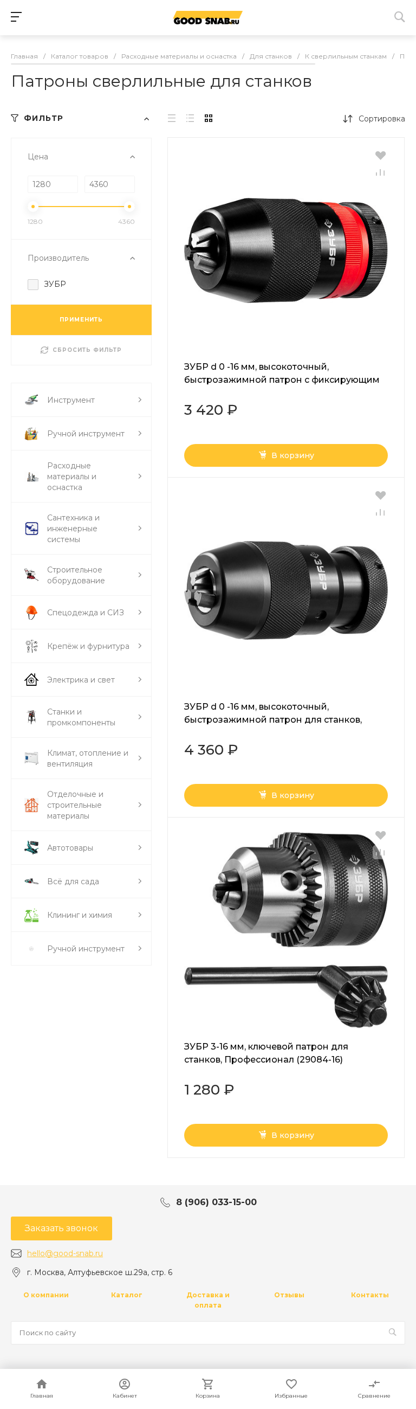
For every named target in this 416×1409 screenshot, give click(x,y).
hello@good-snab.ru (65, 1253)
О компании (46, 1295)
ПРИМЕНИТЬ (81, 319)
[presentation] (177, 251)
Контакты (370, 1295)
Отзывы (289, 1295)
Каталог (126, 1295)
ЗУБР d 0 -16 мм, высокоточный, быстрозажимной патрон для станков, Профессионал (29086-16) (273, 720)
